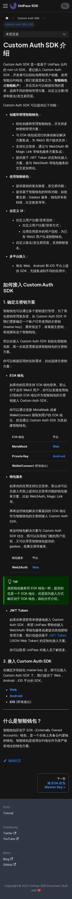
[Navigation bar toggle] (5, 6)
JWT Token (57, 635)
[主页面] (7, 18)
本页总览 (12, 34)
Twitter (8, 833)
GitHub (7, 864)
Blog (6, 859)
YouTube (9, 838)
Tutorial (8, 813)
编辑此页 (14, 761)
